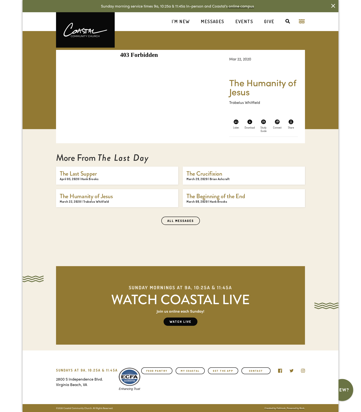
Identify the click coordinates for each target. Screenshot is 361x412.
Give (269, 21)
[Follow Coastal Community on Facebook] (280, 370)
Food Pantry (157, 370)
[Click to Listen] (236, 124)
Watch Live (180, 322)
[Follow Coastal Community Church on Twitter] (292, 370)
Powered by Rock (295, 408)
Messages (212, 21)
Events (244, 21)
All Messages (180, 221)
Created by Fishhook (275, 408)
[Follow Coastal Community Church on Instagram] (303, 370)
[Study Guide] (263, 124)
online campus (241, 6)
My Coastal (190, 370)
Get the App (223, 370)
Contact (256, 370)
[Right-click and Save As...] (250, 124)
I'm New (181, 21)
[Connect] (277, 124)
